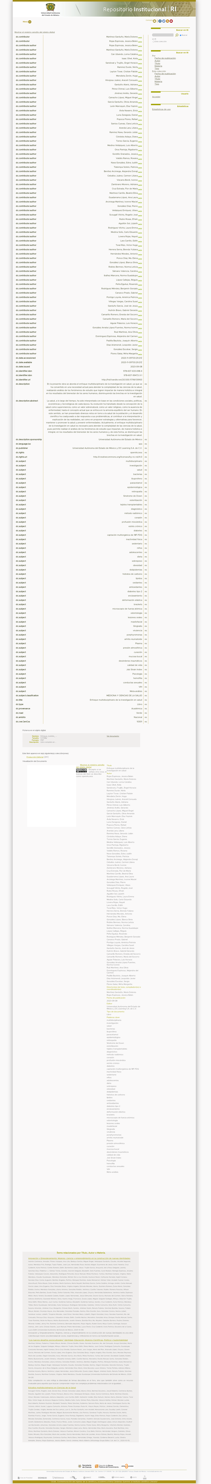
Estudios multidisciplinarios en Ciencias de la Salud (52, 1388)
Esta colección (161, 41)
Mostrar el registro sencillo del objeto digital (35, 32)
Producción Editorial (34, 757)
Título (157, 63)
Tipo (157, 69)
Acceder (156, 97)
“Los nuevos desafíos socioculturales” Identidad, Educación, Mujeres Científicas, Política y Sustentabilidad (78, 1340)
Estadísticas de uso (161, 109)
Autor (157, 61)
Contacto (149, 20)
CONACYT (87, 1475)
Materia (158, 66)
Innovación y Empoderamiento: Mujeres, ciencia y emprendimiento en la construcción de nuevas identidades (79, 1258)
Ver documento (113, 736)
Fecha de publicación (165, 58)
